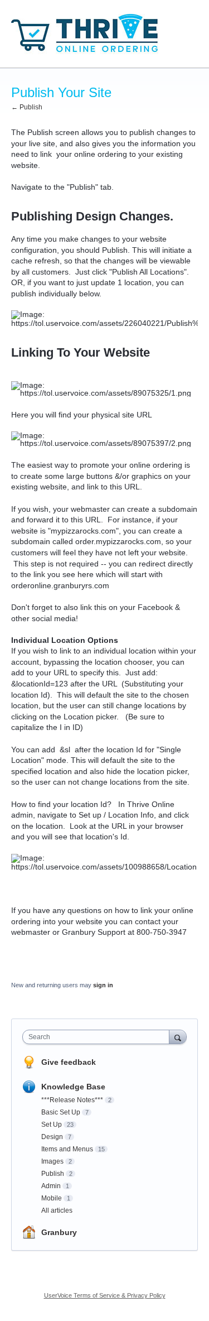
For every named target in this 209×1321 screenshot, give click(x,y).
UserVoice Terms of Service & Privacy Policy (105, 1295)
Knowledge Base (73, 1086)
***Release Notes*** (72, 1100)
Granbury (59, 1232)
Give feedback (68, 1062)
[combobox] (98, 1037)
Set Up (51, 1124)
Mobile (51, 1198)
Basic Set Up (60, 1112)
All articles (56, 1210)
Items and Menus (67, 1149)
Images (52, 1161)
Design (52, 1137)
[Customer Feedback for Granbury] (85, 34)
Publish (52, 1174)
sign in (103, 985)
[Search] (178, 1037)
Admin (51, 1186)
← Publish (26, 107)
